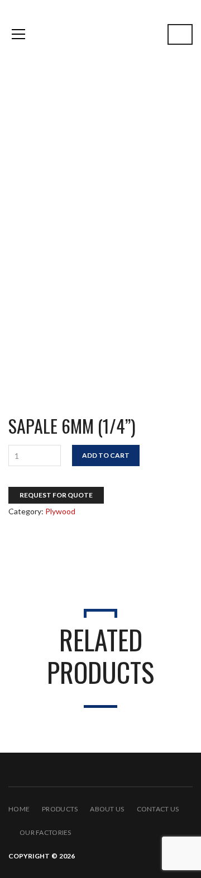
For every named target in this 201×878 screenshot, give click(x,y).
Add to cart (106, 455)
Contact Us (158, 809)
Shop (21, 158)
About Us (107, 809)
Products (60, 809)
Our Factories (45, 832)
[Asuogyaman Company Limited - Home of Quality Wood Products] (100, 34)
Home (19, 809)
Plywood (30, 174)
